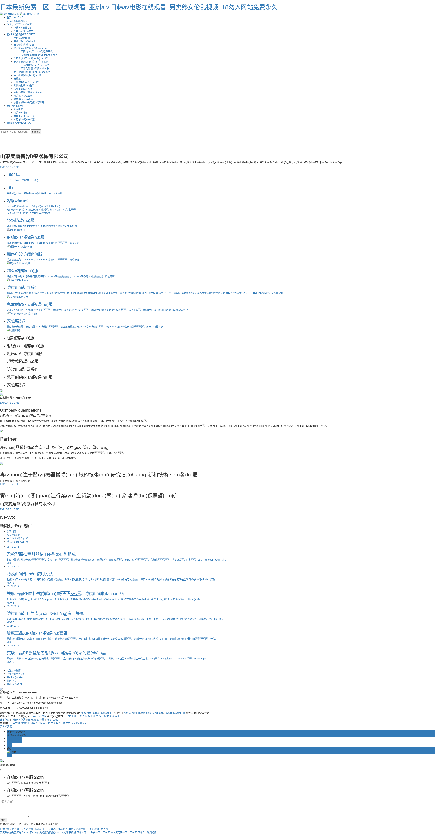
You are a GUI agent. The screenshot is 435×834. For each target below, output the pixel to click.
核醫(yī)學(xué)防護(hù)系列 (29, 102)
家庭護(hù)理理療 (23, 95)
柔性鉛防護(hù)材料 (24, 85)
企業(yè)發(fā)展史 (23, 31)
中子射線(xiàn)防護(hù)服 (27, 75)
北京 (68, 716)
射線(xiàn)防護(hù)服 (25, 41)
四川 (117, 716)
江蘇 (84, 716)
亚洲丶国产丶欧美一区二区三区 (93, 832)
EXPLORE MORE (9, 167)
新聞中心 (11, 680)
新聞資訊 (15, 105)
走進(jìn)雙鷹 (18, 20)
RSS (48, 719)
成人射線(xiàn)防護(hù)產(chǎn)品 (32, 61)
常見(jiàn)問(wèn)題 (24, 119)
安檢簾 (17, 78)
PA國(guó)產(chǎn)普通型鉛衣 (36, 51)
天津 (73, 716)
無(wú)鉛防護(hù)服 (24, 44)
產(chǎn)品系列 (21, 34)
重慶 (111, 716)
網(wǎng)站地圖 (35, 719)
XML (55, 719)
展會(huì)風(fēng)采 (24, 116)
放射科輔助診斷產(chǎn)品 (28, 92)
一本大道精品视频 (66, 832)
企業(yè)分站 (18, 719)
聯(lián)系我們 (20, 122)
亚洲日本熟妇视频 (146, 832)
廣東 (106, 716)
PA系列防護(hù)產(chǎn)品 (34, 68)
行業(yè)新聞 (20, 112)
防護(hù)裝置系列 (23, 88)
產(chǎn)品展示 (15, 677)
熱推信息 (5, 719)
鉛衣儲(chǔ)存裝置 (23, 99)
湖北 (101, 716)
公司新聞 (18, 109)
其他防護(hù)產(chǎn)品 (26, 82)
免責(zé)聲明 (39, 716)
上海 (79, 716)
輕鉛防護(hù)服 (22, 37)
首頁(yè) (15, 17)
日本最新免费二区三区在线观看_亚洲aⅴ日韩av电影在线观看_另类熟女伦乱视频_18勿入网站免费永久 (138, 6)
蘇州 (90, 716)
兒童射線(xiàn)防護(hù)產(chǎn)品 (32, 71)
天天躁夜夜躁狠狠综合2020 (14, 832)
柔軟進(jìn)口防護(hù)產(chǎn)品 (31, 58)
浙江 (95, 716)
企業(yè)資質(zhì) (19, 24)
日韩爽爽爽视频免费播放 (43, 832)
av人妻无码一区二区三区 (123, 832)
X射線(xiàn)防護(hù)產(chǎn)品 (30, 48)
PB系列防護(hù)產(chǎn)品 (34, 65)
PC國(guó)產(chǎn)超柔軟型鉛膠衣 (39, 54)
